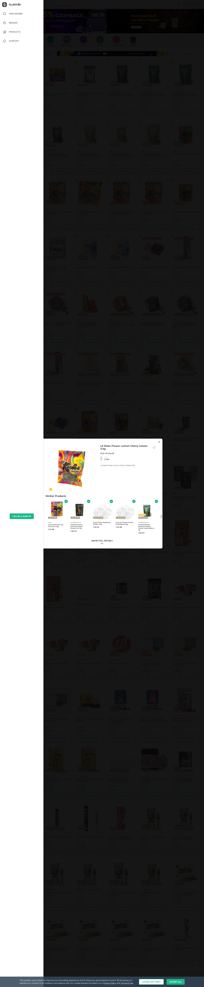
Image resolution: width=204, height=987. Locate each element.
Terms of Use (127, 983)
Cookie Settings (151, 982)
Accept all (175, 982)
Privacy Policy (109, 983)
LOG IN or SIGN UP (22, 516)
